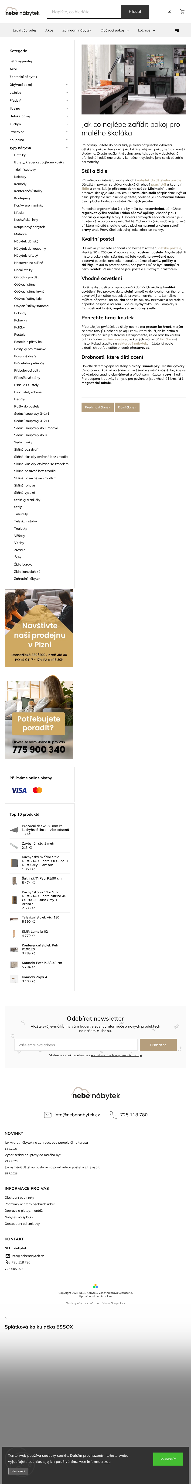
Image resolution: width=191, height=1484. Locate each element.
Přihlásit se (158, 1045)
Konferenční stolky (28, 191)
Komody (20, 184)
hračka (165, 339)
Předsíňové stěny (27, 378)
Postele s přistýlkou (29, 342)
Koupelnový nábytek (29, 227)
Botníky (20, 155)
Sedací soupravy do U (30, 435)
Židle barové (23, 564)
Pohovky (20, 320)
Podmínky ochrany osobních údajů (30, 1204)
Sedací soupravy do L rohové (36, 428)
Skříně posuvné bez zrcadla (35, 471)
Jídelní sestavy (25, 169)
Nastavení (18, 1471)
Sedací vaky (23, 442)
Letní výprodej (21, 61)
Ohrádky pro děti (27, 277)
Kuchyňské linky (26, 219)
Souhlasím (168, 1459)
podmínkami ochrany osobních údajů (116, 1055)
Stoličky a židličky (27, 500)
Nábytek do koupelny (30, 248)
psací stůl (158, 184)
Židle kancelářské (27, 571)
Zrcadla (19, 550)
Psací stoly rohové (28, 392)
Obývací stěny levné (29, 291)
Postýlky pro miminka (30, 349)
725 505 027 (14, 1269)
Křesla (19, 213)
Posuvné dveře (25, 356)
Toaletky (20, 528)
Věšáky (19, 536)
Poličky (19, 327)
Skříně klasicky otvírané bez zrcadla (41, 457)
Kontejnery (22, 198)
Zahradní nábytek (23, 77)
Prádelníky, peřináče (29, 363)
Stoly (18, 507)
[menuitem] (24, 30)
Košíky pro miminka (28, 205)
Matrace (20, 234)
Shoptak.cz (118, 1303)
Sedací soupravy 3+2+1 (31, 421)
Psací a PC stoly (26, 385)
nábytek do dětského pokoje (159, 180)
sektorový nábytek (132, 343)
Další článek (127, 407)
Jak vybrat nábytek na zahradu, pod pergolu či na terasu (46, 1142)
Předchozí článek (97, 407)
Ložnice (15, 92)
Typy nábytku (20, 148)
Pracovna (17, 132)
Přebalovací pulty (27, 370)
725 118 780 (134, 1115)
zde (107, 1461)
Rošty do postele (27, 406)
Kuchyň (15, 124)
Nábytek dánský (26, 241)
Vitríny (19, 543)
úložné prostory (115, 339)
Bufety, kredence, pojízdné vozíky (39, 162)
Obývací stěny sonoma (31, 306)
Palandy (20, 313)
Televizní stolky (25, 521)
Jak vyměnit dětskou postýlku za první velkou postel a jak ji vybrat (53, 1167)
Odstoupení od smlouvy (22, 1224)
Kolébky (20, 177)
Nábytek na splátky (19, 1217)
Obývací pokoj (21, 85)
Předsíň (15, 100)
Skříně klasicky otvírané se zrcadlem (41, 464)
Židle (17, 557)
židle (85, 188)
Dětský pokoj (20, 116)
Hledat (135, 11)
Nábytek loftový (26, 255)
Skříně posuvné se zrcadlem (35, 478)
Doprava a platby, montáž (24, 1210)
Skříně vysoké (24, 492)
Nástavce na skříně (28, 263)
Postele (20, 334)
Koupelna (17, 140)
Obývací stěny (24, 284)
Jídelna (15, 108)
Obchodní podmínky (19, 1197)
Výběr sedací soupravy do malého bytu (33, 1155)
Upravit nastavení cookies (95, 1296)
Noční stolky (23, 270)
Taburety (21, 514)
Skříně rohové (24, 485)
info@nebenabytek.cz (77, 1115)
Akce (13, 69)
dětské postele (169, 248)
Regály (19, 399)
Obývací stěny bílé (28, 299)
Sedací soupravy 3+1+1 (31, 413)
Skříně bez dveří (26, 449)
